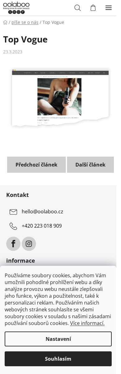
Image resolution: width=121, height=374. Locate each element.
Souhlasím (58, 358)
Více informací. (87, 323)
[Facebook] (13, 244)
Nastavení (58, 339)
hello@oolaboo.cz (42, 211)
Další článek (90, 164)
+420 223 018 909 (42, 226)
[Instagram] (29, 244)
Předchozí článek (36, 164)
